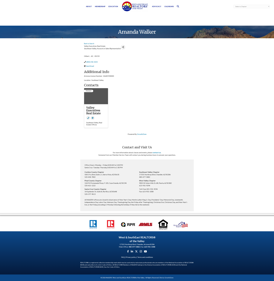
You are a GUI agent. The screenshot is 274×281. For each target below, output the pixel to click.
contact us (157, 152)
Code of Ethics (114, 267)
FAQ (123, 257)
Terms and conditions (145, 257)
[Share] (123, 47)
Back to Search (89, 43)
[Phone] (88, 118)
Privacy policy (131, 257)
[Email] (93, 118)
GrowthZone (141, 134)
